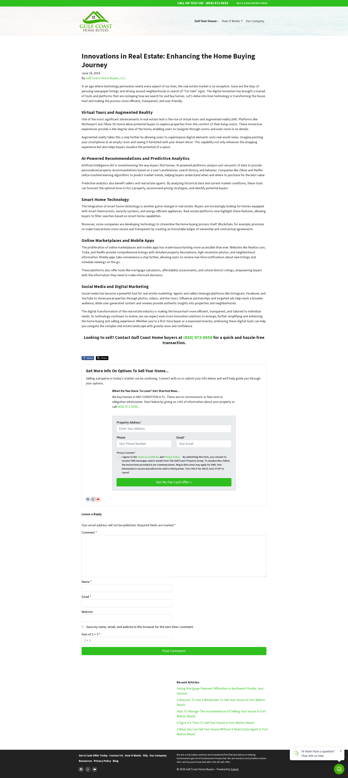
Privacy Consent (126, 453)
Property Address (129, 422)
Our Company (255, 21)
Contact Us (116, 756)
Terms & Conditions (148, 457)
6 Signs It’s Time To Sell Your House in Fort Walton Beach (215, 723)
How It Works (231, 21)
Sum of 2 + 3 (91, 634)
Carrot (235, 769)
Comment (89, 532)
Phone (121, 437)
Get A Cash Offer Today (93, 756)
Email (181, 437)
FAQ (145, 756)
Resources (85, 761)
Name (87, 582)
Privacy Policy (171, 457)
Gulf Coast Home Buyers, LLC (105, 78)
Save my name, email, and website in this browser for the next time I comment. (140, 627)
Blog (115, 761)
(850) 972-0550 (197, 337)
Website (87, 612)
